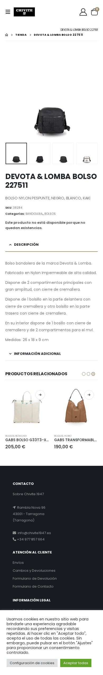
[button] (9, 11)
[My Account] (83, 12)
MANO (95, 435)
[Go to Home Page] (6, 35)
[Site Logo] (24, 11)
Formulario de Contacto (33, 586)
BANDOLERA (34, 214)
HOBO (46, 435)
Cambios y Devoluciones (34, 570)
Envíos (18, 562)
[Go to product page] (54, 408)
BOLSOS (50, 214)
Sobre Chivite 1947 (28, 494)
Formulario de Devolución (35, 578)
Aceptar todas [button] (75, 662)
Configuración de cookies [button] (32, 662)
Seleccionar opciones (18, 395)
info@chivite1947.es (33, 532)
